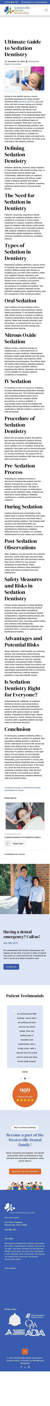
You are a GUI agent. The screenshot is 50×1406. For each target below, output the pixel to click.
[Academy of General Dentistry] (15, 1334)
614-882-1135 (12, 2)
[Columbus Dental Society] (14, 1325)
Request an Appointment (35, 2)
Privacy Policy (13, 1360)
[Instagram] (28, 1367)
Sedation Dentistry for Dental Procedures (23, 837)
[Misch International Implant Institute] (35, 1318)
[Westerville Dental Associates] (23, 10)
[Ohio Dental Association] (31, 1328)
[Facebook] (21, 1367)
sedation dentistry (26, 102)
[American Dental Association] (35, 1335)
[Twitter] (25, 1367)
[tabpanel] (25, 1039)
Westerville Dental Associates (28, 1358)
